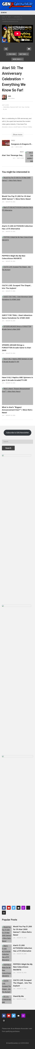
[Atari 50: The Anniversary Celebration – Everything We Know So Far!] (17, 185)
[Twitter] (14, 908)
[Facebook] (4, 908)
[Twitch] (23, 908)
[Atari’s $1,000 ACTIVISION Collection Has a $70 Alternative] (7, 953)
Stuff (9, 17)
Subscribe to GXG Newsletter (17, 433)
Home (3, 17)
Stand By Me (18, 996)
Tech (19, 107)
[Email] (18, 908)
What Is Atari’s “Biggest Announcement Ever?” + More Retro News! (17, 410)
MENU (5, 12)
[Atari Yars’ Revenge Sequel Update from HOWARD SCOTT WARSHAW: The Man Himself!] (17, 158)
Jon (9, 96)
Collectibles (16, 17)
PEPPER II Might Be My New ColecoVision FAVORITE (22, 967)
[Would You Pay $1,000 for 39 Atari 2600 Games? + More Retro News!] (7, 934)
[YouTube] (9, 908)
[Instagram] (4, 913)
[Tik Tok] (28, 908)
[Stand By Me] (7, 999)
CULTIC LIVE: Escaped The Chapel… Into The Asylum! (22, 983)
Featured (12, 107)
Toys (23, 107)
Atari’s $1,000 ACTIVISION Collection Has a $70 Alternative (22, 948)
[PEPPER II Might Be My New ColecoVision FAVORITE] (7, 970)
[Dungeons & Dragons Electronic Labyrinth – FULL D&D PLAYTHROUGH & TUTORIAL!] (17, 145)
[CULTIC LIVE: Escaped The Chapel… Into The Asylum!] (7, 986)
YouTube (27, 107)
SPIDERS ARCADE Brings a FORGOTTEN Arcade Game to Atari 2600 (16, 348)
